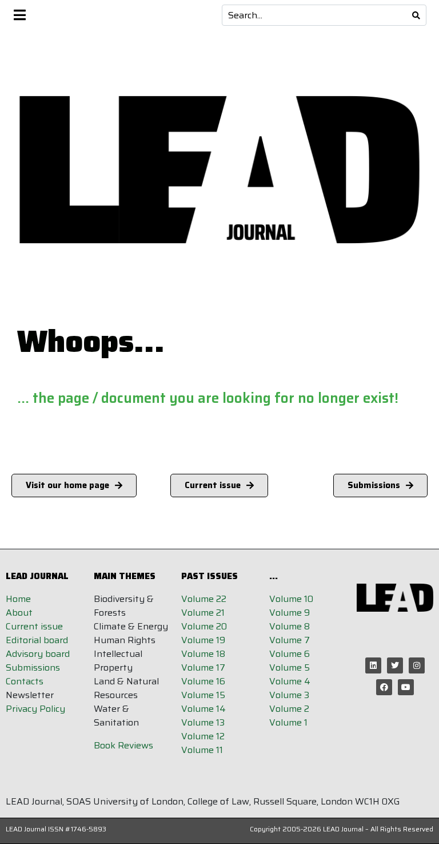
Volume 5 (289, 667)
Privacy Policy (35, 709)
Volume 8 (289, 626)
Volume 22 (203, 599)
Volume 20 (204, 626)
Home (18, 599)
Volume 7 (289, 640)
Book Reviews (123, 745)
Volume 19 (203, 640)
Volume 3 (289, 695)
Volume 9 (289, 612)
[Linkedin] (373, 665)
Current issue (34, 626)
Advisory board (38, 654)
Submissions (33, 667)
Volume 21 (203, 612)
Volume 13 (203, 722)
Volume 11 (202, 750)
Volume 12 (203, 736)
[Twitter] (395, 665)
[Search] (416, 15)
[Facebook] (384, 687)
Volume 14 (203, 709)
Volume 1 (288, 722)
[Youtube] (406, 687)
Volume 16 (203, 681)
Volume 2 (289, 709)
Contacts (24, 681)
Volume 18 (203, 654)
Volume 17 (203, 667)
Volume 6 (289, 654)
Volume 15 (203, 695)
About (19, 612)
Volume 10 (291, 599)
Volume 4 (289, 681)
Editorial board (37, 640)
